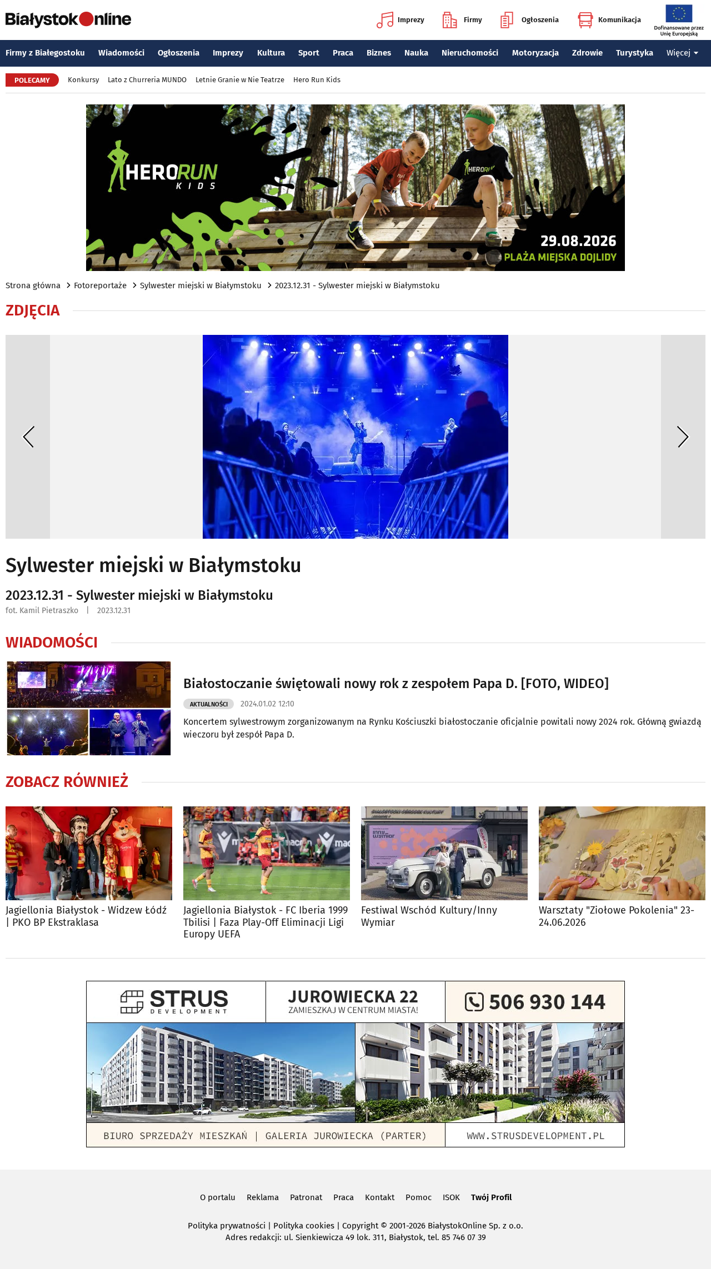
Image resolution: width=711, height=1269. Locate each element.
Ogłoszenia (540, 20)
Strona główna (33, 285)
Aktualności (209, 704)
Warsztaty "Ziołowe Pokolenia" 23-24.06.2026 (616, 917)
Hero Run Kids (317, 79)
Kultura (271, 53)
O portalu (218, 1197)
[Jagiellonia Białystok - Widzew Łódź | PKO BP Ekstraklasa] (89, 853)
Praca (343, 53)
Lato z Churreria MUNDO (147, 79)
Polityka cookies (303, 1226)
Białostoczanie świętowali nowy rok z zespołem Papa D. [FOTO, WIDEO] (396, 683)
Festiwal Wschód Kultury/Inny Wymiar (429, 917)
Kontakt (379, 1197)
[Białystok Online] (68, 20)
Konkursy (83, 79)
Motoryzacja (535, 53)
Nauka (416, 53)
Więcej (678, 53)
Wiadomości (121, 53)
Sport (308, 53)
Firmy (473, 20)
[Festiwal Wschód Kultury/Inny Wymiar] (444, 853)
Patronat (306, 1197)
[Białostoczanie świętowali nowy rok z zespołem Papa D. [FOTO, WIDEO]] (89, 708)
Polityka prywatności (227, 1226)
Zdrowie (587, 53)
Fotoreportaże (100, 285)
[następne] (683, 437)
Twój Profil (491, 1197)
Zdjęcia (32, 310)
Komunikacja (619, 20)
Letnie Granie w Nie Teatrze (240, 79)
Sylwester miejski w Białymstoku (201, 285)
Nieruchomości (470, 53)
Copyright (360, 1226)
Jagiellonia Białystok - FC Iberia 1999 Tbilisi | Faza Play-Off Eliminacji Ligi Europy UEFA (265, 922)
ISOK (451, 1197)
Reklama (263, 1197)
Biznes (379, 53)
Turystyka (634, 53)
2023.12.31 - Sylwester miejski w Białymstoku (357, 285)
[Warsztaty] (622, 853)
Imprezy (411, 20)
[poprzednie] (28, 437)
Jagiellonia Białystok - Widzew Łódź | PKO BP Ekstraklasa (86, 917)
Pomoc (418, 1197)
